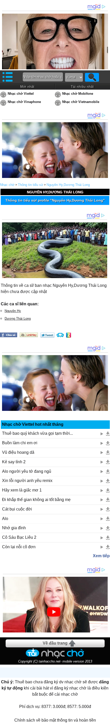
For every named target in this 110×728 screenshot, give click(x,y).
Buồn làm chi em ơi (19, 443)
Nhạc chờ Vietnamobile (80, 102)
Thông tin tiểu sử (30, 185)
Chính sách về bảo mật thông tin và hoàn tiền (55, 720)
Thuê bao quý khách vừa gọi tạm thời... (37, 433)
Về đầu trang (55, 643)
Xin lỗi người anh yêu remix (27, 480)
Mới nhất (27, 87)
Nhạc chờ (7, 185)
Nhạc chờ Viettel (21, 94)
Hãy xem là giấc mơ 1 (22, 490)
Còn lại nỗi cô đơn (19, 547)
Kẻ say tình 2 (14, 462)
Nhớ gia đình (14, 528)
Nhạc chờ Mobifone (77, 94)
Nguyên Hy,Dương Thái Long (68, 185)
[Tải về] (108, 434)
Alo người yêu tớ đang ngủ (26, 471)
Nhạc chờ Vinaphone (24, 102)
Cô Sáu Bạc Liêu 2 (19, 537)
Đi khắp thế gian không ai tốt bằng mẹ (36, 499)
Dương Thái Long (18, 318)
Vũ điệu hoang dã (18, 452)
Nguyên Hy (13, 311)
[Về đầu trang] (105, 723)
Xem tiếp (101, 556)
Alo (5, 518)
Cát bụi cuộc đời (17, 509)
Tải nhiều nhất (82, 87)
